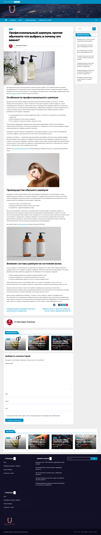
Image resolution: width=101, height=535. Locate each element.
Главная (13, 20)
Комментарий (9, 363)
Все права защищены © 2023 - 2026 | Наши (14, 531)
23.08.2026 (10, 444)
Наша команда (30, 20)
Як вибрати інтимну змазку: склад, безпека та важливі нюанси (84, 79)
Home (75, 531)
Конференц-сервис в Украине (12, 466)
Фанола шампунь (22, 224)
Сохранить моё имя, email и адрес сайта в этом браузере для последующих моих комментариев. (33, 415)
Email (7, 401)
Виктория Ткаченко (21, 45)
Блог (20, 20)
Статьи (10, 29)
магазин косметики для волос (20, 148)
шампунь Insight (15, 93)
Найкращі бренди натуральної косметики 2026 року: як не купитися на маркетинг (85, 65)
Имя (6, 394)
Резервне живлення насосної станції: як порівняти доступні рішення (85, 57)
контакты (26, 531)
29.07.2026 (34, 444)
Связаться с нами (45, 20)
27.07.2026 (81, 444)
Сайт (6, 408)
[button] (96, 20)
